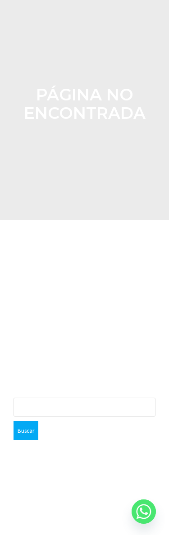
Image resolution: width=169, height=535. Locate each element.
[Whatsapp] (144, 511)
